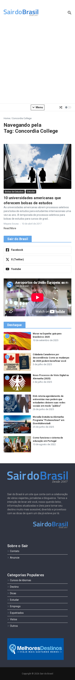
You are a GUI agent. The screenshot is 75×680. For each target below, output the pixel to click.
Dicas (13, 593)
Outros (14, 625)
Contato (14, 551)
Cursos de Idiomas (20, 580)
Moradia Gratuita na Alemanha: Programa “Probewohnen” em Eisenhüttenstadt (48, 420)
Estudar (31, 191)
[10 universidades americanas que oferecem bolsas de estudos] (37, 166)
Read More (10, 228)
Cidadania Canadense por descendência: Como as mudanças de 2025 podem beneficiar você (51, 357)
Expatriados (17, 612)
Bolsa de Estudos (14, 191)
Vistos (13, 619)
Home (7, 118)
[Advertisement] (37, 62)
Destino (14, 586)
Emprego (15, 606)
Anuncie (14, 557)
